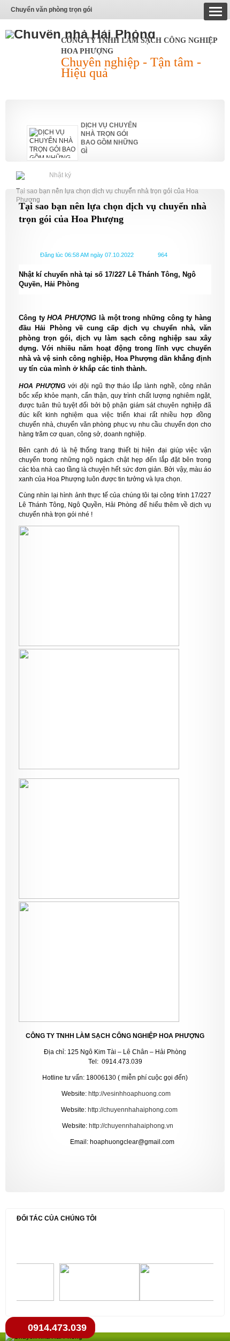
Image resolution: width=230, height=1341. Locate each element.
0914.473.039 (57, 1327)
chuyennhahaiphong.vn (138, 1126)
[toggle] (215, 11)
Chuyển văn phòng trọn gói (51, 9)
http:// (95, 1109)
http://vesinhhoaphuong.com (129, 1093)
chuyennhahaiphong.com (140, 1109)
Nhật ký (60, 175)
